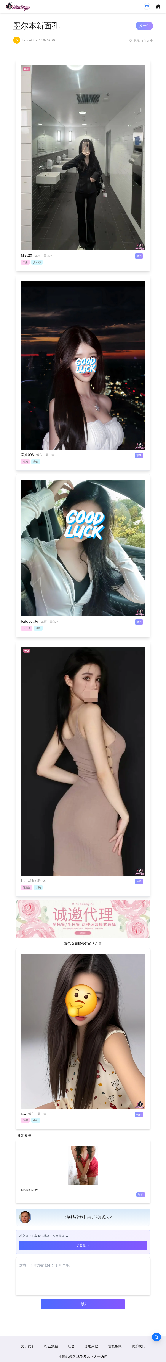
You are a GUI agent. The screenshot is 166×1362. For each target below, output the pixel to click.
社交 (71, 1346)
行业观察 (51, 1346)
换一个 (144, 26)
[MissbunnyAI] (18, 6)
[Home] (158, 6)
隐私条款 (115, 1346)
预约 (139, 256)
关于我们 (28, 1346)
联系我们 (138, 1346)
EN (147, 6)
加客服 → (83, 1245)
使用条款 (91, 1346)
